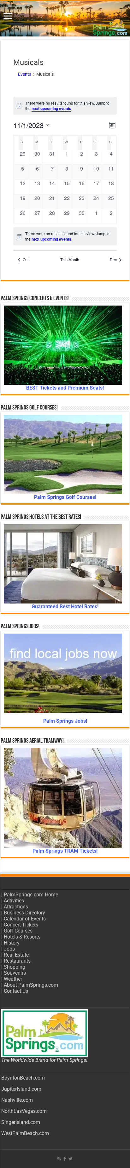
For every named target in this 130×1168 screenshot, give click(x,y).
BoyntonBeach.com (23, 1078)
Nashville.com (17, 1100)
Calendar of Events (25, 919)
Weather (13, 979)
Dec (113, 259)
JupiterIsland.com (21, 1089)
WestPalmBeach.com (25, 1133)
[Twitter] (70, 1159)
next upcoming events (51, 108)
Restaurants (17, 961)
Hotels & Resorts (22, 937)
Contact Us (16, 991)
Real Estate (16, 955)
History (12, 943)
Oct (25, 259)
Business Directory (24, 913)
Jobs (9, 949)
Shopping (14, 967)
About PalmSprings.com (31, 985)
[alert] (65, 106)
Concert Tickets (21, 925)
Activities (14, 901)
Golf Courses (18, 931)
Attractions (16, 907)
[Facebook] (65, 1159)
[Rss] (59, 1159)
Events (24, 74)
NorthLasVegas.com (24, 1111)
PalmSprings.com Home (31, 895)
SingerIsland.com (20, 1122)
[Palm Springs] (65, 18)
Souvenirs (15, 973)
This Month (69, 259)
